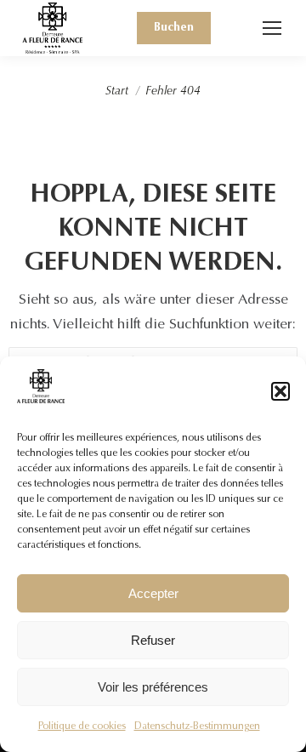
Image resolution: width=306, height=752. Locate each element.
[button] (280, 391)
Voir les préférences (153, 687)
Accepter (153, 593)
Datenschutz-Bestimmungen (197, 726)
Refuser (153, 640)
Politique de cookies (82, 726)
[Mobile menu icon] (272, 28)
